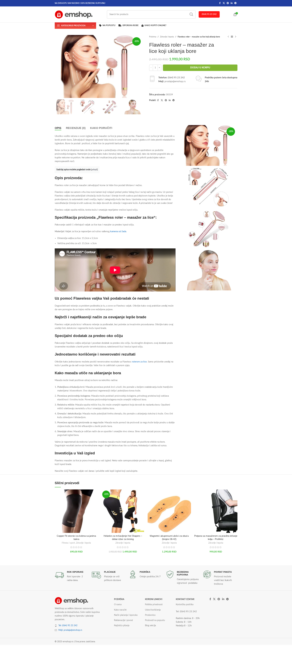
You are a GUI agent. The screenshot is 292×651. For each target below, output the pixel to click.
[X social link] (224, 3)
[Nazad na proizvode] (232, 37)
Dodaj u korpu (200, 67)
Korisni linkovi (153, 599)
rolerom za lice (139, 362)
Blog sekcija (150, 625)
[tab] (58, 128)
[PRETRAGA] (191, 14)
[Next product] (235, 37)
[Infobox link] (72, 576)
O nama (118, 604)
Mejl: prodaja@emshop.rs (70, 630)
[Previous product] (228, 37)
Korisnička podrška (184, 604)
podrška (119, 599)
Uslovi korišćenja (153, 610)
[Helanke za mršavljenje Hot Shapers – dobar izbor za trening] (123, 511)
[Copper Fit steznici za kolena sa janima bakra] (76, 511)
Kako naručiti (120, 610)
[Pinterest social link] (228, 3)
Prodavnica (150, 615)
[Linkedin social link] (231, 3)
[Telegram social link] (235, 3)
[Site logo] (74, 14)
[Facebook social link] (220, 3)
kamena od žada (118, 231)
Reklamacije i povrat (123, 620)
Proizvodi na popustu (155, 620)
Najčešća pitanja (121, 625)
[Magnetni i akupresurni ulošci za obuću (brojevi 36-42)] (169, 511)
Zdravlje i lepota (167, 37)
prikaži (94, 170)
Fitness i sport (68, 543)
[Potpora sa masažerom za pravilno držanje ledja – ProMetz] (215, 511)
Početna (152, 37)
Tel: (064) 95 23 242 (67, 625)
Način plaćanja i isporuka (125, 615)
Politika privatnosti (154, 604)
